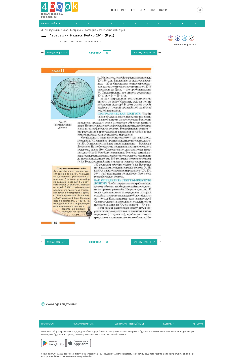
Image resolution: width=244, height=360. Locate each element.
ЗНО (152, 9)
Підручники (118, 9)
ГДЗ (133, 9)
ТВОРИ (163, 9)
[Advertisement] (101, 273)
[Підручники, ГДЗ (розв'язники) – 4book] (42, 29)
